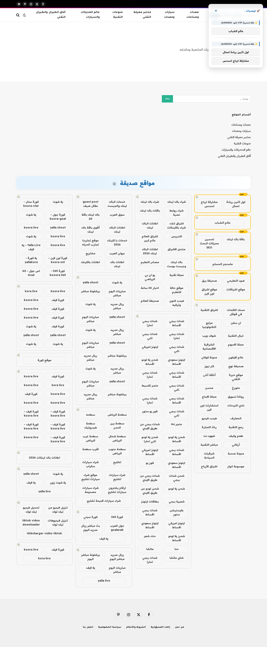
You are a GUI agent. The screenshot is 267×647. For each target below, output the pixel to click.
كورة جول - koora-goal (58, 216)
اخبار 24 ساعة (150, 288)
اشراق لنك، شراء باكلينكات (176, 225)
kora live (31, 291)
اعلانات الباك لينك (150, 225)
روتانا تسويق (236, 396)
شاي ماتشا (176, 558)
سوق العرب (117, 214)
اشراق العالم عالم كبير (150, 238)
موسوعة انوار (235, 466)
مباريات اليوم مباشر (117, 293)
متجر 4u (176, 424)
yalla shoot (90, 282)
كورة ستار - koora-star (31, 204)
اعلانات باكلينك (90, 262)
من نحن (179, 627)
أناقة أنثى (209, 375)
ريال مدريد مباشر (117, 306)
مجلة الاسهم (236, 344)
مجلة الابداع (209, 396)
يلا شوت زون (58, 482)
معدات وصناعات (192, 15)
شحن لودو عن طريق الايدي (150, 490)
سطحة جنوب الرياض (117, 451)
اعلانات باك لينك (117, 264)
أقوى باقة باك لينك (90, 229)
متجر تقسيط (150, 385)
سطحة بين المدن (117, 425)
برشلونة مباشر (90, 291)
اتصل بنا (88, 627)
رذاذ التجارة (209, 427)
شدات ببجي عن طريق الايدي (150, 426)
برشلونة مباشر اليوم (90, 557)
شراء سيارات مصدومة (90, 490)
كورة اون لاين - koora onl (57, 260)
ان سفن (236, 323)
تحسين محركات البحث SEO (209, 243)
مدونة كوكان (209, 357)
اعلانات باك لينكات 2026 (44, 457)
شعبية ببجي (177, 501)
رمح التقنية (235, 427)
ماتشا (150, 549)
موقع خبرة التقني (236, 377)
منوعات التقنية (117, 15)
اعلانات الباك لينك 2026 (150, 251)
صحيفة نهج (236, 366)
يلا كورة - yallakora (31, 260)
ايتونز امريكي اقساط (150, 452)
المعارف (235, 418)
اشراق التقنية (209, 310)
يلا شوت (117, 282)
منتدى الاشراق (176, 249)
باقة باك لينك (236, 239)
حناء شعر (150, 536)
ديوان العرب (117, 253)
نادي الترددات (235, 405)
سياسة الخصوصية (109, 627)
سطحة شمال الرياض (117, 438)
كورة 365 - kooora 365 (58, 273)
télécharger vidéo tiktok (44, 533)
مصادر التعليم (150, 262)
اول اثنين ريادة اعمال (235, 204)
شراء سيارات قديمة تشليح (104, 500)
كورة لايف (58, 300)
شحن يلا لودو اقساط (150, 362)
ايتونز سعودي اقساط (176, 362)
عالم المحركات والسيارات (90, 15)
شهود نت (209, 436)
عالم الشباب (222, 222)
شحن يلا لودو (176, 488)
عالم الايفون (235, 357)
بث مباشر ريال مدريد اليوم (90, 528)
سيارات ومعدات (169, 15)
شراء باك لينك (176, 201)
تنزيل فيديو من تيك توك (58, 509)
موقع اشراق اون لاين (209, 291)
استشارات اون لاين (209, 407)
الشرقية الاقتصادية (209, 346)
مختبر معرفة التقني (142, 15)
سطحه (90, 414)
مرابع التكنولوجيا (209, 325)
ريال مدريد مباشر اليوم (117, 557)
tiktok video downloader (31, 522)
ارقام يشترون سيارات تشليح (117, 490)
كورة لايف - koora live (57, 413)
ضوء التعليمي (236, 280)
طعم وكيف (236, 436)
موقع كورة (44, 360)
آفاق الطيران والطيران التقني (50, 15)
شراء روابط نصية (176, 212)
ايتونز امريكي (150, 347)
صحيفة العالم (150, 301)
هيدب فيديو (209, 418)
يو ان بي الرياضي (150, 277)
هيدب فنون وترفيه (176, 303)
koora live (31, 227)
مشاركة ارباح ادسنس (209, 204)
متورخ (236, 388)
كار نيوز (209, 366)
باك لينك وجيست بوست (176, 264)
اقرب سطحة (90, 449)
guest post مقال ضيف (90, 204)
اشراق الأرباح (209, 466)
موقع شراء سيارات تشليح (90, 477)
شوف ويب (209, 335)
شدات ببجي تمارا (149, 323)
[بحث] (18, 15)
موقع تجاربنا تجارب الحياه (90, 242)
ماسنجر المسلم (222, 264)
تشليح (117, 462)
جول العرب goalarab (117, 528)
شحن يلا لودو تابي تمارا (150, 439)
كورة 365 (117, 517)
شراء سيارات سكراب (90, 464)
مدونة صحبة (236, 453)
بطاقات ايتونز (150, 501)
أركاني (236, 444)
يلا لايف (103, 538)
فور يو (150, 463)
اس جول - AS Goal (31, 273)
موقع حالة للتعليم (176, 290)
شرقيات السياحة (209, 455)
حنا (177, 549)
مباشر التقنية (209, 444)
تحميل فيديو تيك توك (31, 509)
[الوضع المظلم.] (24, 15)
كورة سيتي (90, 517)
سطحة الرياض (117, 414)
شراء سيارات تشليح (117, 477)
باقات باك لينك (150, 210)
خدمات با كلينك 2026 (117, 242)
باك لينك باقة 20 (90, 216)
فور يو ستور (150, 411)
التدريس (176, 236)
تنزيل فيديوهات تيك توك (58, 522)
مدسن (209, 388)
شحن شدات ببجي (176, 478)
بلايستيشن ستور (176, 512)
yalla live (104, 580)
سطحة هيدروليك (90, 425)
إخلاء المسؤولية (160, 627)
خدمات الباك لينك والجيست (117, 204)
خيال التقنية (236, 335)
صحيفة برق (209, 280)
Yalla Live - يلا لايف (31, 247)
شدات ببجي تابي (149, 336)
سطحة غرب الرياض (90, 438)
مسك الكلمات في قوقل (236, 312)
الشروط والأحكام (136, 627)
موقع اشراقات (235, 289)
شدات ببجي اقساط (176, 323)
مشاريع (90, 253)
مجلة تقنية (176, 275)
